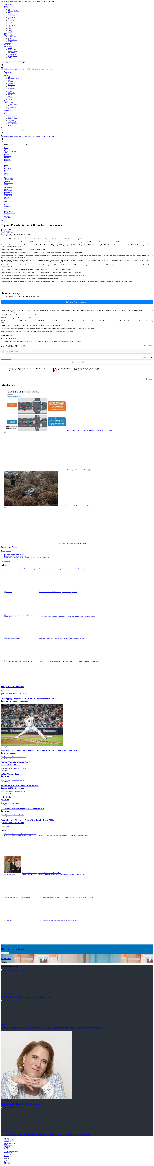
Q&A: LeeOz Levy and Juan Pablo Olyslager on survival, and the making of (46, 1134)
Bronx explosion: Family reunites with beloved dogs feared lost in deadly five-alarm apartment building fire (69, 661)
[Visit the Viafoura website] (149, 379)
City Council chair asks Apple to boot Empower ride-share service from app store (66, 897)
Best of (6, 33)
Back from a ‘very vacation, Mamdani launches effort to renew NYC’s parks (63, 835)
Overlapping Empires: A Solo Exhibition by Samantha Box (27, 700)
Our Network (8, 46)
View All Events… (6, 826)
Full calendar (4, 953)
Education (11, 19)
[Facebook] (8, 217)
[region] (77, 362)
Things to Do (9, 35)
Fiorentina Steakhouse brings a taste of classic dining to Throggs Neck (41, 873)
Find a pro (4, 962)
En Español (11, 20)
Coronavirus (11, 16)
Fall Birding (6, 798)
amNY (10, 48)
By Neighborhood (14, 11)
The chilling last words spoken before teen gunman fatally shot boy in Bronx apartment (67, 616)
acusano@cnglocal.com (45, 331)
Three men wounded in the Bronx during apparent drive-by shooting (58, 592)
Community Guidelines (25, 341)
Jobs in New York (9, 547)
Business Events (12, 40)
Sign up (150, 345)
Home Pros (9, 1162)
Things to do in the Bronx (12, 686)
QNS (9, 57)
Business (10, 14)
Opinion (10, 30)
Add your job (6, 551)
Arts (9, 12)
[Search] (1, 60)
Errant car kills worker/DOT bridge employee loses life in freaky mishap (78, 506)
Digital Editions (8, 211)
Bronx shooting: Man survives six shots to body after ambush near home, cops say (62, 638)
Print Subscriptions (9, 213)
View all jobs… (5, 561)
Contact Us (7, 43)
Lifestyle (10, 24)
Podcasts (6, 216)
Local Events (12, 36)
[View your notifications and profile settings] (2, 65)
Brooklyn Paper (12, 51)
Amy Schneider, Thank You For (21, 1104)
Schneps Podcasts (6, 1100)
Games (10, 41)
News (6, 7)
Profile (14, 338)
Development (11, 17)
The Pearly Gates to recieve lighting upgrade (79, 470)
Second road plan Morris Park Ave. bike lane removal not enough (90, 430)
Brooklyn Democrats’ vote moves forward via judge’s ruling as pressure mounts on (52, 1027)
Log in (145, 345)
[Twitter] (10, 217)
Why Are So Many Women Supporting (26, 997)
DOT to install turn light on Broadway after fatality (72, 543)
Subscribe (7, 44)
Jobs (7, 6)
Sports (9, 28)
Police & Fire (11, 25)
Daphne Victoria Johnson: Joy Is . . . (17, 763)
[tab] (6, 357)
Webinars (7, 214)
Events (8, 1163)
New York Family (6, 993)
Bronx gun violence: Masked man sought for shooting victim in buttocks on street (62, 569)
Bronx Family (12, 49)
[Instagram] (11, 217)
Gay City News (12, 56)
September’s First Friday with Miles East (19, 786)
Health (10, 22)
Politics (10, 27)
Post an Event (13, 38)
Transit (10, 32)
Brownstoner (11, 52)
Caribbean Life (12, 54)
